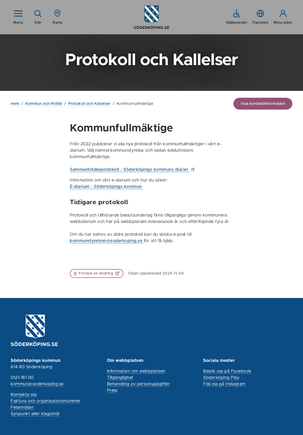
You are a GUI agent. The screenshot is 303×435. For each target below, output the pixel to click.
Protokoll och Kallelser (89, 104)
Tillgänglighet (120, 378)
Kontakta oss (24, 395)
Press (112, 390)
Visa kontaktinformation (263, 104)
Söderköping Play (221, 378)
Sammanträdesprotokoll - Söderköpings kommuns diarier (130, 170)
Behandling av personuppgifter (138, 384)
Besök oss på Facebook (227, 371)
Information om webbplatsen (136, 371)
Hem (15, 104)
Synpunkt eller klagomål (35, 414)
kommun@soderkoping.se (37, 384)
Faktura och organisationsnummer (46, 401)
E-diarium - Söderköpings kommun (106, 187)
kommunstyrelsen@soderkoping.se (107, 241)
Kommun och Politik (43, 104)
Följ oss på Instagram (224, 384)
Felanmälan (22, 407)
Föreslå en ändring (96, 273)
